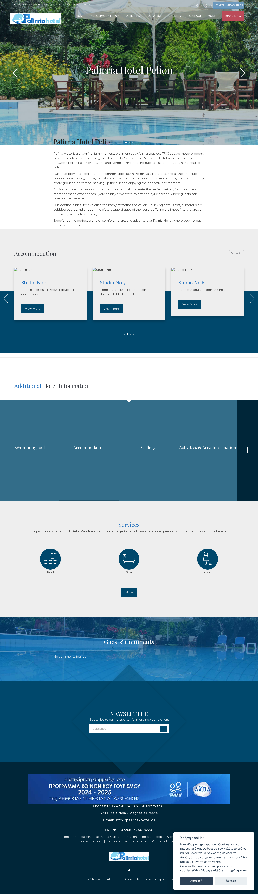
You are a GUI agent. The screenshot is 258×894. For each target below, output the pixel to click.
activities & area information (116, 837)
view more (32, 308)
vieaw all (236, 253)
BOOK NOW (233, 16)
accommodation (104, 15)
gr (210, 5)
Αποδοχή (196, 880)
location (155, 15)
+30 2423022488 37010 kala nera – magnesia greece (55, 4)
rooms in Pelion (90, 841)
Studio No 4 (34, 282)
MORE (212, 15)
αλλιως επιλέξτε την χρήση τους (223, 870)
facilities (132, 15)
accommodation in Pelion (126, 841)
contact (194, 15)
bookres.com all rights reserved (156, 879)
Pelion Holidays (163, 841)
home (80, 15)
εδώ (195, 870)
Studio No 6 (191, 282)
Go (163, 728)
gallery (175, 15)
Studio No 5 (112, 282)
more (129, 592)
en (200, 5)
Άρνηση (231, 880)
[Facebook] (16, 4)
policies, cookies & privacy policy (166, 837)
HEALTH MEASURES (228, 5)
